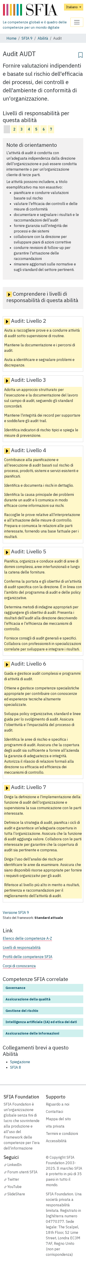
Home (11, 38)
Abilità (43, 38)
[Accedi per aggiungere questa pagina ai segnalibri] (80, 54)
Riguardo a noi (57, 1104)
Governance (15, 988)
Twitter (13, 1179)
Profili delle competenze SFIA (27, 956)
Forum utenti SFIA (22, 1172)
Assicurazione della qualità (28, 999)
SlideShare (16, 1194)
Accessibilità (56, 1141)
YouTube (14, 1186)
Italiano (72, 7)
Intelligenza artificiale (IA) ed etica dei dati (41, 1022)
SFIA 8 (15, 1067)
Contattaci (54, 1111)
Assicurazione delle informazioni (32, 1033)
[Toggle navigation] (76, 22)
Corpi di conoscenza (19, 966)
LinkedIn (14, 1164)
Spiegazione (20, 1062)
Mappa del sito (58, 1119)
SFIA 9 (27, 38)
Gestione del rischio (22, 1010)
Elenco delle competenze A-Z (27, 938)
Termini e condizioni (62, 1133)
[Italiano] (36, 10)
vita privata (55, 1126)
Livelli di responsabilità (22, 947)
